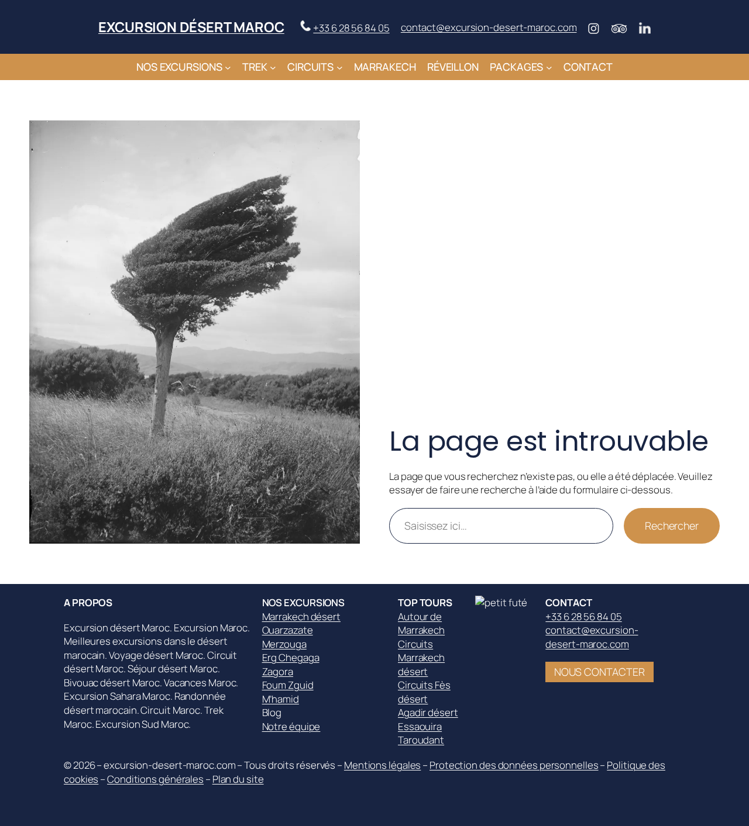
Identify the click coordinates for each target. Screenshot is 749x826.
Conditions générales (155, 779)
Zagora (277, 671)
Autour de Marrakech (421, 623)
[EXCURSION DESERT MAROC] (504, 602)
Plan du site (238, 779)
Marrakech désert (301, 616)
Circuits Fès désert (424, 692)
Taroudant (421, 739)
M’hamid (280, 699)
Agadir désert (428, 712)
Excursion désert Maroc (191, 27)
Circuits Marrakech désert (421, 657)
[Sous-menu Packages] (549, 67)
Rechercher (672, 526)
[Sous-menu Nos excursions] (228, 67)
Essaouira (420, 726)
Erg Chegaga (290, 657)
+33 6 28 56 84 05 (351, 27)
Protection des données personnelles (514, 765)
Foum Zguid (288, 685)
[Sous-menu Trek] (273, 67)
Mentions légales (382, 765)
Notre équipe (291, 726)
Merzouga (284, 644)
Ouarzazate (287, 630)
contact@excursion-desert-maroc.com (489, 27)
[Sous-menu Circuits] (339, 67)
